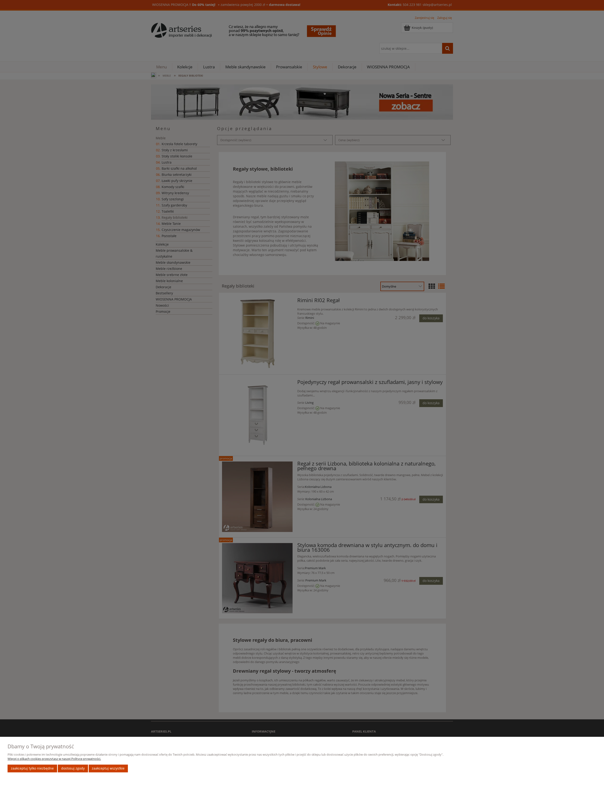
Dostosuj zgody (73, 768)
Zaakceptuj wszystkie (108, 768)
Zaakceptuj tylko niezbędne (32, 768)
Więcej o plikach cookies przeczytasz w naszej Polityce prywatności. (54, 759)
